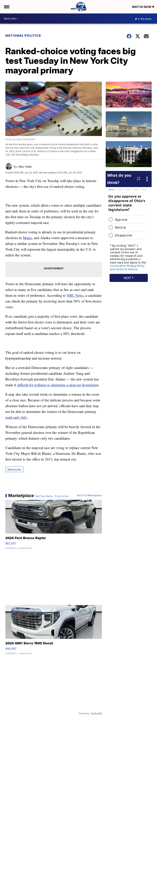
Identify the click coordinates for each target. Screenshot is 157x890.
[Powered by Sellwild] (96, 713)
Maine (27, 237)
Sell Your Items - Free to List (52, 496)
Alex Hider (25, 166)
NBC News (75, 295)
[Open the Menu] (6, 6)
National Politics (23, 35)
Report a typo (14, 469)
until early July (16, 417)
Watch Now (142, 7)
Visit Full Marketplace (89, 495)
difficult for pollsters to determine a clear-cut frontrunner (57, 384)
